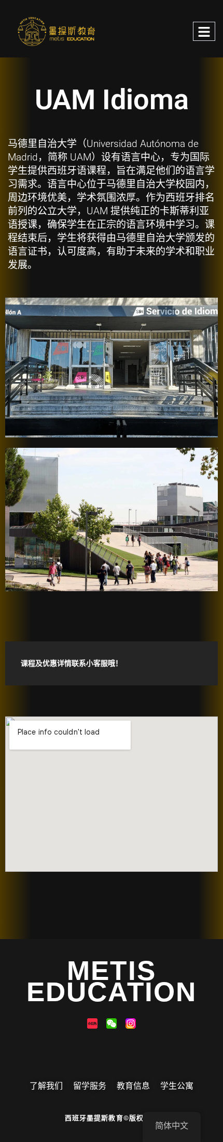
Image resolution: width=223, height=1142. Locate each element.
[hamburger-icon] (204, 31)
